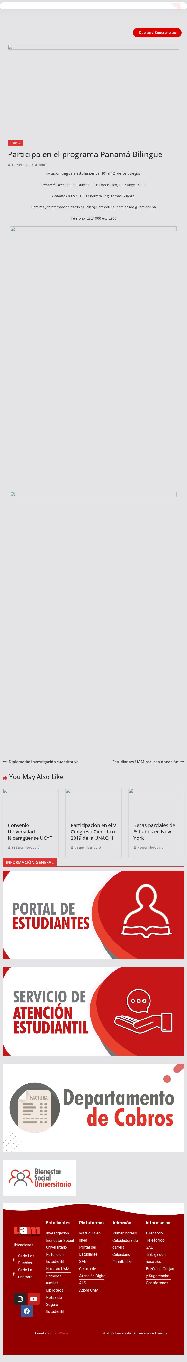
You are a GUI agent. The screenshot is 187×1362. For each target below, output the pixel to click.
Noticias (15, 143)
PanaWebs (60, 1333)
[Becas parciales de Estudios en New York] (156, 802)
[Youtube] (34, 1299)
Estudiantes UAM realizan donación (145, 761)
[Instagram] (20, 1299)
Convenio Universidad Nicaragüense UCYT (30, 831)
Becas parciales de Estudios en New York (154, 831)
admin (42, 165)
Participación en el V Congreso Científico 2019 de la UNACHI (93, 831)
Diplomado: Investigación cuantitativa (44, 761)
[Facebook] (27, 1311)
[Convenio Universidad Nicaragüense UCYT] (30, 802)
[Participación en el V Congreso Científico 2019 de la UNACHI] (93, 802)
